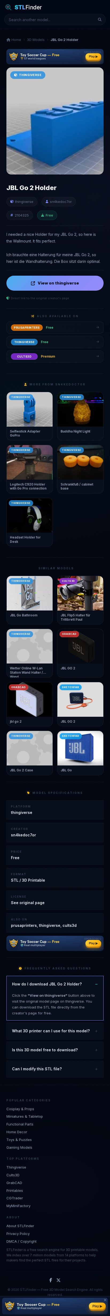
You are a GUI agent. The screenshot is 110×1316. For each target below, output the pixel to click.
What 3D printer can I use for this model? (51, 1031)
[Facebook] (50, 1280)
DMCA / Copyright (21, 1241)
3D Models (36, 39)
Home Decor (16, 1132)
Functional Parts (19, 1124)
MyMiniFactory (18, 1206)
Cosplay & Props (20, 1109)
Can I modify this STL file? (37, 1069)
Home (15, 39)
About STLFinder (20, 1226)
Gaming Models (19, 1147)
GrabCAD (14, 1183)
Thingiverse (16, 1167)
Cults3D (12, 1175)
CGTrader (14, 1198)
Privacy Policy (18, 1233)
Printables (14, 1190)
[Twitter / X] (58, 1280)
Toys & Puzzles (19, 1139)
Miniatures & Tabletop (24, 1116)
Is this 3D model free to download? (45, 1050)
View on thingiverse (58, 283)
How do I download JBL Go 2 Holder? (47, 984)
